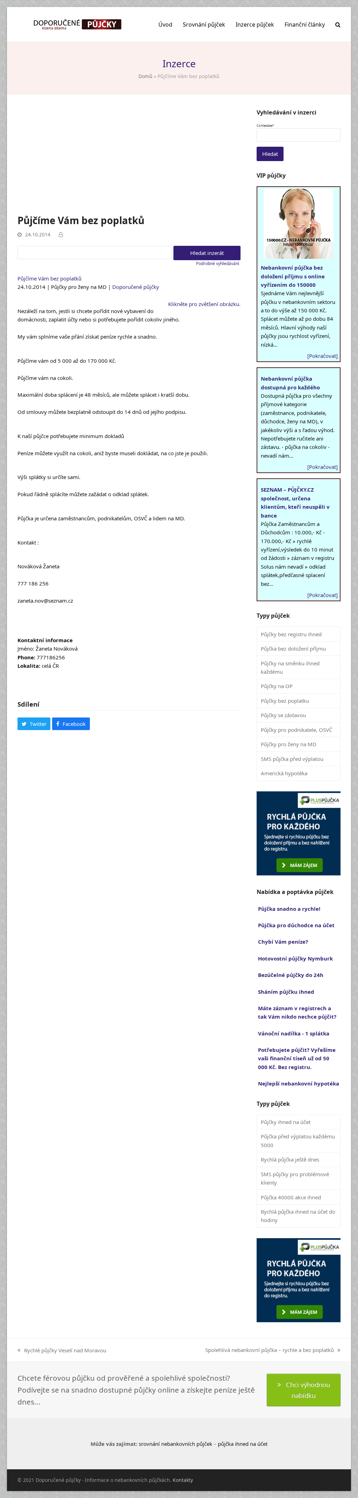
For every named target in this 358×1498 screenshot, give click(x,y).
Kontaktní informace (45, 640)
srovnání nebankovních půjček (175, 1443)
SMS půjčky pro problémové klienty (295, 1178)
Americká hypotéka (284, 773)
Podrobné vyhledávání (217, 263)
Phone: (26, 657)
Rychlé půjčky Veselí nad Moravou (61, 1350)
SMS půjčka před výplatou (292, 758)
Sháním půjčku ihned (286, 991)
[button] (338, 24)
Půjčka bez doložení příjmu (293, 648)
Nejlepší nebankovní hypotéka (298, 1083)
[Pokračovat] (322, 355)
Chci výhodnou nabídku (308, 1389)
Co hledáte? (265, 126)
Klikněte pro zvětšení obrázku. (204, 303)
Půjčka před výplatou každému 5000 (298, 1140)
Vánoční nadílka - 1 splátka (293, 1033)
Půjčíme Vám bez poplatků (49, 278)
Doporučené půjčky (135, 286)
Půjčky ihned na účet (285, 1121)
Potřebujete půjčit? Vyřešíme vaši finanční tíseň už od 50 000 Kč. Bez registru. (297, 1058)
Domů (145, 76)
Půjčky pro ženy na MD (288, 744)
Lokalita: (28, 665)
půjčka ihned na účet (242, 1443)
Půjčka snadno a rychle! (289, 908)
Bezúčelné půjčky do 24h (290, 974)
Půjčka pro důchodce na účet (296, 925)
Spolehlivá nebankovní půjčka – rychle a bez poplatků (269, 1350)
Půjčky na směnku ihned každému (290, 667)
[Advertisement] (129, 161)
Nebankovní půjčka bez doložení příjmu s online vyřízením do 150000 (293, 276)
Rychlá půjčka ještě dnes (290, 1159)
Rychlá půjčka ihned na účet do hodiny (298, 1215)
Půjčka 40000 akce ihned (291, 1197)
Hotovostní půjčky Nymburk (295, 958)
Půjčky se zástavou (283, 715)
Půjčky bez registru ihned (291, 634)
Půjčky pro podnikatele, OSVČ (296, 729)
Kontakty (183, 1480)
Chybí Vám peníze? (283, 941)
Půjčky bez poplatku (285, 700)
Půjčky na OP (277, 685)
